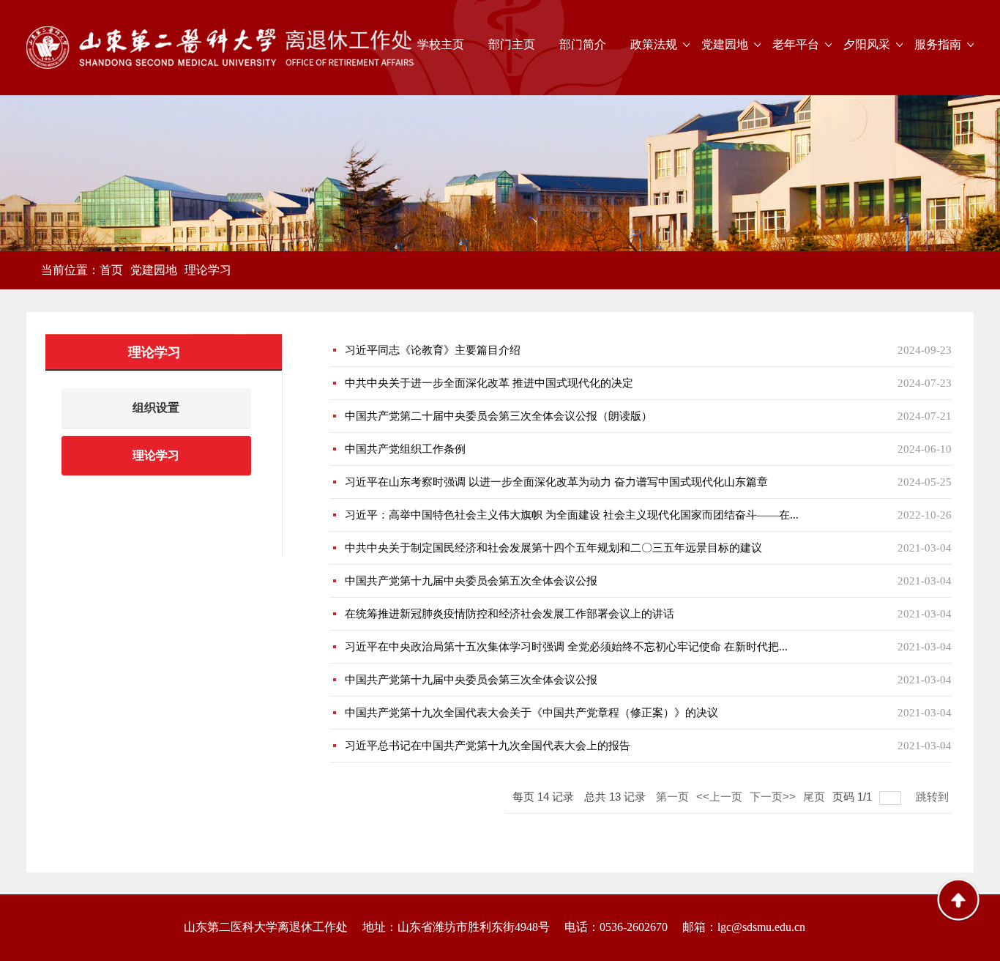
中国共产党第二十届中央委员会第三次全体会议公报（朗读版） (498, 416)
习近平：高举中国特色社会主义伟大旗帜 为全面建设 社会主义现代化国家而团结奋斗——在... (572, 515)
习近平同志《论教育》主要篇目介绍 (432, 350)
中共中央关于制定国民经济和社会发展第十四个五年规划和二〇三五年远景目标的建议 (553, 548)
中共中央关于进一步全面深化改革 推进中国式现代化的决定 (489, 383)
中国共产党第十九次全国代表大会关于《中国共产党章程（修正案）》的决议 (531, 713)
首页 (111, 270)
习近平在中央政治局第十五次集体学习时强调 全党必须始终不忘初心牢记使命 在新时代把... (566, 647)
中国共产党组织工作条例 (405, 449)
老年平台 (795, 44)
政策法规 (653, 44)
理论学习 (207, 270)
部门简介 (582, 44)
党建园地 (724, 44)
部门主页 (511, 44)
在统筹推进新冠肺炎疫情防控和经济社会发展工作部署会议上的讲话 (509, 614)
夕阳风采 (866, 44)
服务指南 (937, 44)
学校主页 (440, 44)
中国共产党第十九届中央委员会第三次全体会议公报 (471, 680)
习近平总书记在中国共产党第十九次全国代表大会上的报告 (487, 746)
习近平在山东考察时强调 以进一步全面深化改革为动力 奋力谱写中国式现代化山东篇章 (556, 482)
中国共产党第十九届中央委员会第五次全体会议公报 (471, 581)
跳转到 (934, 796)
